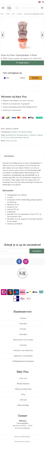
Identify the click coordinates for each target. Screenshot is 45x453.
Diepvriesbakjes (16, 137)
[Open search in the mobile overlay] (26, 8)
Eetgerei (19, 14)
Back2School (10, 135)
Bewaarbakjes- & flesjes (26, 135)
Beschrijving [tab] (9, 156)
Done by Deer (11, 141)
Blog (23, 394)
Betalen (23, 329)
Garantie (23, 345)
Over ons (23, 378)
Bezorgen (23, 334)
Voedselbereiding (25, 132)
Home (2, 14)
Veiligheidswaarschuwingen (23, 361)
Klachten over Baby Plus (23, 350)
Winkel (8, 14)
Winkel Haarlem (23, 384)
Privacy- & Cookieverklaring (22, 436)
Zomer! (26, 137)
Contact (23, 318)
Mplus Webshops (25, 441)
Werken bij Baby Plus (23, 389)
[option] (22, 35)
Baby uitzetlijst (23, 405)
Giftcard (23, 400)
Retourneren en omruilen (23, 340)
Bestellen (23, 324)
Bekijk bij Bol (24, 63)
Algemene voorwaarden (23, 356)
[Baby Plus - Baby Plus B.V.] (10, 8)
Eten (13, 14)
